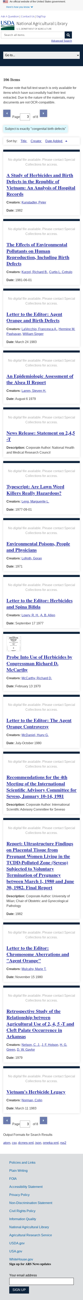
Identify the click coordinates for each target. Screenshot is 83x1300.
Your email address (23, 1275)
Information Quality (22, 1219)
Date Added (54, 141)
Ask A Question (10, 16)
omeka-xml (51, 1143)
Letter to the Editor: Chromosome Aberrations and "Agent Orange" (37, 954)
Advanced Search (61, 40)
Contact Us (27, 16)
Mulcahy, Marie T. (34, 969)
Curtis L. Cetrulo (60, 272)
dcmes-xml (26, 1143)
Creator (36, 141)
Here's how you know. (18, 7)
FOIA (13, 1178)
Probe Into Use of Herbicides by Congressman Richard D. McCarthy (39, 663)
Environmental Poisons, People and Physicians (38, 546)
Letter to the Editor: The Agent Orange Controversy (39, 723)
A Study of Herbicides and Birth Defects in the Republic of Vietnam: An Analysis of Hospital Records (40, 184)
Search (68, 35)
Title (24, 141)
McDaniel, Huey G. (35, 735)
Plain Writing (18, 1170)
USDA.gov (17, 1243)
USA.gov (15, 1251)
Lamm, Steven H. (34, 390)
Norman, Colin (32, 1100)
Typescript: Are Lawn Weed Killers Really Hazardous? (35, 489)
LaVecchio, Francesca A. (39, 329)
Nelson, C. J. (31, 1044)
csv (14, 1143)
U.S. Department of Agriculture (34, 28)
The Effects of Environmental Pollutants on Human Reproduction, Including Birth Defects (37, 254)
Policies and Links (22, 1162)
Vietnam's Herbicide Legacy (35, 1091)
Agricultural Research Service (30, 1235)
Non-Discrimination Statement (30, 1203)
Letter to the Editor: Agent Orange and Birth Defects (34, 317)
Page (16, 116)
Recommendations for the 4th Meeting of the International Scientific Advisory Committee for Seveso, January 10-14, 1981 (41, 786)
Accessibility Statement (26, 1186)
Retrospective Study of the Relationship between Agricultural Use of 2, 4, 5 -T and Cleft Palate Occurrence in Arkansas (40, 1023)
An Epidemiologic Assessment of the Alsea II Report (39, 379)
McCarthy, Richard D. (37, 678)
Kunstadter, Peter (34, 202)
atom (6, 1143)
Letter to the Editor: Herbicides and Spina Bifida (39, 603)
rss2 (63, 1143)
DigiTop (41, 16)
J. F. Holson (50, 1044)
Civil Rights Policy (22, 1211)
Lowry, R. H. (30, 615)
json (38, 1143)
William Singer (33, 334)
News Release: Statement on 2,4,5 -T (40, 435)
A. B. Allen (47, 615)
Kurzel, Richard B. (35, 272)
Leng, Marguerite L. (35, 501)
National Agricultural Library (42, 23)
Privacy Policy (19, 1195)
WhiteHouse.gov (21, 1259)
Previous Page (6, 113)
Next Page (43, 113)
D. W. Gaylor (26, 1049)
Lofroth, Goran (32, 558)
